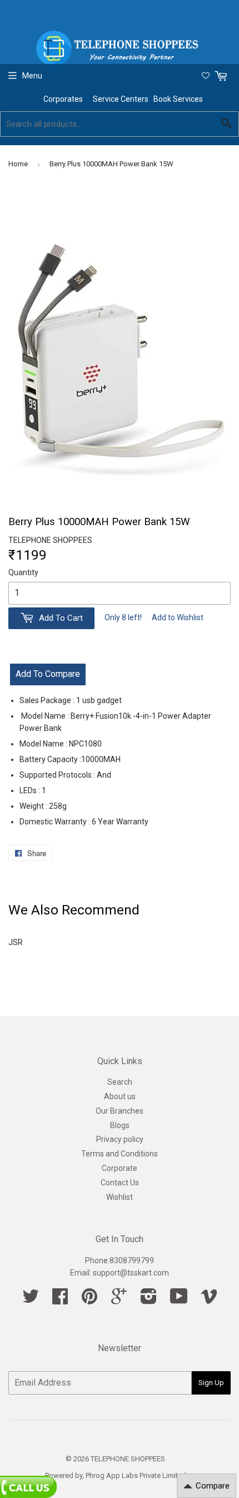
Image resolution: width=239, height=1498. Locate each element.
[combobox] (119, 124)
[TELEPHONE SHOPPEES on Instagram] (148, 1300)
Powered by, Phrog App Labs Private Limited (115, 1475)
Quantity (23, 572)
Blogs (120, 1125)
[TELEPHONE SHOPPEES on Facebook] (60, 1300)
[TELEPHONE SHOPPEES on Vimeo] (209, 1300)
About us (120, 1096)
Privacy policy (119, 1139)
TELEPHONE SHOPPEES (128, 1459)
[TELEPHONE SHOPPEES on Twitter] (30, 1300)
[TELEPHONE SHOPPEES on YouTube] (179, 1300)
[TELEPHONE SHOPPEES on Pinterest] (89, 1300)
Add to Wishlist (177, 617)
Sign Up (211, 1382)
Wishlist (119, 1197)
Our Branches (119, 1110)
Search (119, 1081)
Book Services (179, 99)
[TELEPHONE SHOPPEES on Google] (119, 1300)
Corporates (63, 99)
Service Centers (123, 99)
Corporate (119, 1168)
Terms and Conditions (119, 1153)
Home (18, 164)
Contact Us (120, 1182)
